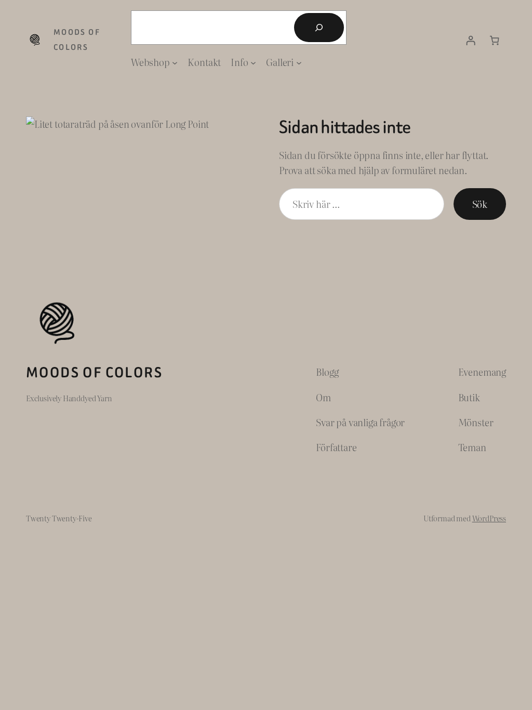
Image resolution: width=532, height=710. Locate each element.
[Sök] (319, 27)
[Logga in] (471, 40)
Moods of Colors (94, 372)
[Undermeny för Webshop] (175, 62)
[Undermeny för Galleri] (299, 62)
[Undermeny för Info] (253, 62)
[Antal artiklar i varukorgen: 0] (495, 40)
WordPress (489, 517)
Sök (479, 204)
